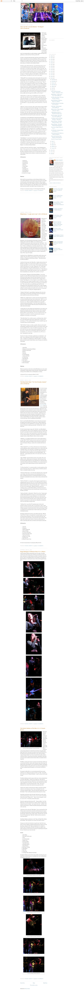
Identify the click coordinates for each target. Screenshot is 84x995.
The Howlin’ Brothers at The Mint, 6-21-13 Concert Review (32, 729)
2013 (52, 78)
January (53, 148)
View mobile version (33, 985)
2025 (52, 57)
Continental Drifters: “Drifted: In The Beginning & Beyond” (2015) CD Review (58, 203)
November (54, 81)
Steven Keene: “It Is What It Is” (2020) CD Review (57, 209)
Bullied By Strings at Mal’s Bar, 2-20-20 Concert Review (57, 216)
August (53, 86)
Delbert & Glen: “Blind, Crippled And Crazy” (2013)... (57, 110)
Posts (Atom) (27, 988)
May (52, 141)
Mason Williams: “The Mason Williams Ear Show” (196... (56, 122)
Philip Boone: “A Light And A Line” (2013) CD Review (33, 214)
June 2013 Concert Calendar (56, 139)
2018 (52, 69)
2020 (52, 66)
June (52, 89)
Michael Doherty (59, 160)
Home (34, 983)
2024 (52, 59)
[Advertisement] (30, 202)
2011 (52, 151)
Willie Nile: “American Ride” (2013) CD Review (56, 107)
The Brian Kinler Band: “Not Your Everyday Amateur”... (57, 98)
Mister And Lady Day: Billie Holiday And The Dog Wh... (56, 137)
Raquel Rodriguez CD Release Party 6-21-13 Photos (32, 551)
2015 (52, 74)
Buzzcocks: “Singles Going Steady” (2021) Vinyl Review (57, 197)
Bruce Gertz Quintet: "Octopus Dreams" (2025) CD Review (58, 235)
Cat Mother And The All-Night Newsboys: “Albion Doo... (56, 119)
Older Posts (45, 983)
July (52, 88)
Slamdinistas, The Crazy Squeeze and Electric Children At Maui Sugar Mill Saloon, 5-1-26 (57, 223)
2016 (52, 73)
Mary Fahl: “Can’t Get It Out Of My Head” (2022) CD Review (58, 243)
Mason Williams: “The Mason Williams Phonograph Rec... (56, 125)
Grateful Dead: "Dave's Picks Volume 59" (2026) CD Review (58, 190)
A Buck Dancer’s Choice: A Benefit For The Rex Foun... (56, 113)
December (53, 79)
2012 (52, 150)
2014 (52, 76)
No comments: (40, 190)
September (54, 84)
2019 (52, 67)
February (53, 146)
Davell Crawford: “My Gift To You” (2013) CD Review (56, 116)
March (53, 144)
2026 (52, 56)
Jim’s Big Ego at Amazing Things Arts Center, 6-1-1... (57, 131)
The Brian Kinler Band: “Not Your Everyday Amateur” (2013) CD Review (33, 382)
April (53, 143)
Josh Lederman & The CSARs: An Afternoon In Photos (57, 134)
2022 (52, 62)
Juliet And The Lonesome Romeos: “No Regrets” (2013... (57, 92)
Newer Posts (22, 983)
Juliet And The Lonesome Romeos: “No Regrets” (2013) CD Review (32, 27)
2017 (52, 71)
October (53, 83)
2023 (52, 61)
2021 (52, 64)
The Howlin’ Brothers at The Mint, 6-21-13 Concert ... (57, 104)
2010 (52, 153)
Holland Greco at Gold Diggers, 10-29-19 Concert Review (58, 230)
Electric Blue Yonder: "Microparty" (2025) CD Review (57, 249)
